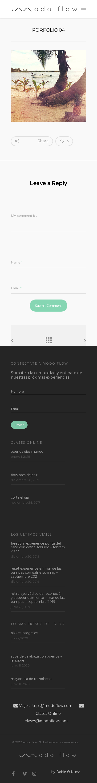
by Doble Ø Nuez (65, 772)
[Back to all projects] (48, 339)
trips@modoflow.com (52, 705)
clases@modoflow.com (46, 721)
